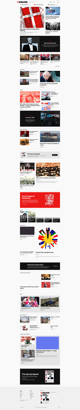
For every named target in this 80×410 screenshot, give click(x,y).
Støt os (59, 0)
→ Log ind (57, 0)
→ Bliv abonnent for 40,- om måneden (43, 208)
